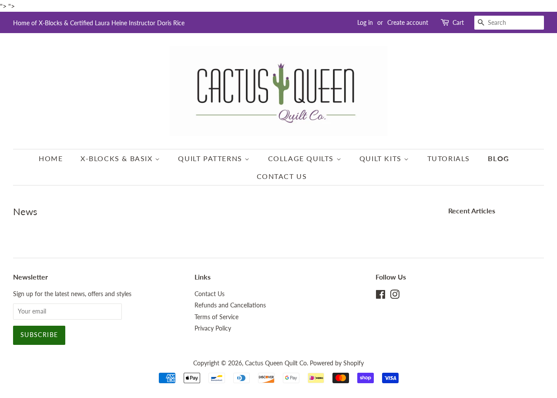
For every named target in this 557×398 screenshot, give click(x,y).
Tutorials (448, 158)
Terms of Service (216, 317)
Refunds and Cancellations (230, 305)
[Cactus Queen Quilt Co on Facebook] (381, 296)
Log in (365, 22)
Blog (499, 158)
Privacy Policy (213, 328)
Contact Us (282, 176)
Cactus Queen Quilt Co (276, 363)
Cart (458, 22)
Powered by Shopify (337, 363)
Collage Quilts (302, 158)
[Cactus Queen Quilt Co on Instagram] (394, 296)
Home (51, 158)
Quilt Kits (381, 158)
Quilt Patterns (211, 158)
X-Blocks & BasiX (118, 158)
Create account (407, 22)
